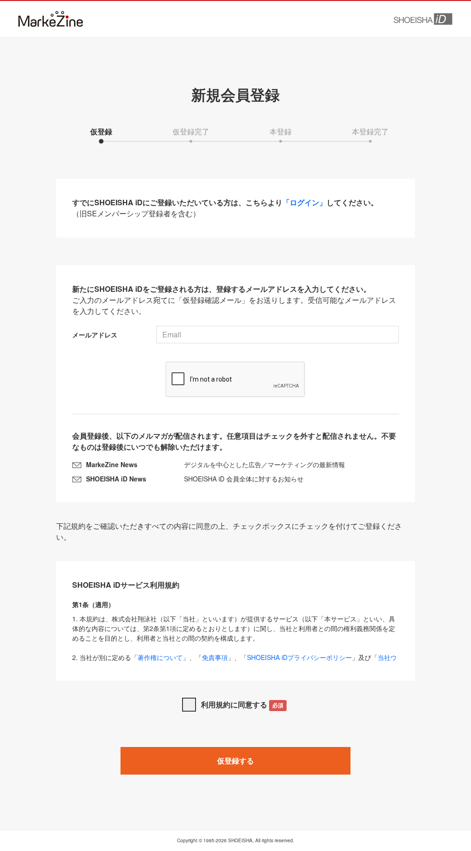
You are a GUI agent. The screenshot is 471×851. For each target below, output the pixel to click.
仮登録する (235, 760)
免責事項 (215, 657)
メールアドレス (94, 334)
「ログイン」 (304, 202)
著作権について (160, 657)
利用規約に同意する (242, 704)
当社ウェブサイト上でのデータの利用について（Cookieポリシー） (234, 662)
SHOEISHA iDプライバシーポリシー (299, 657)
